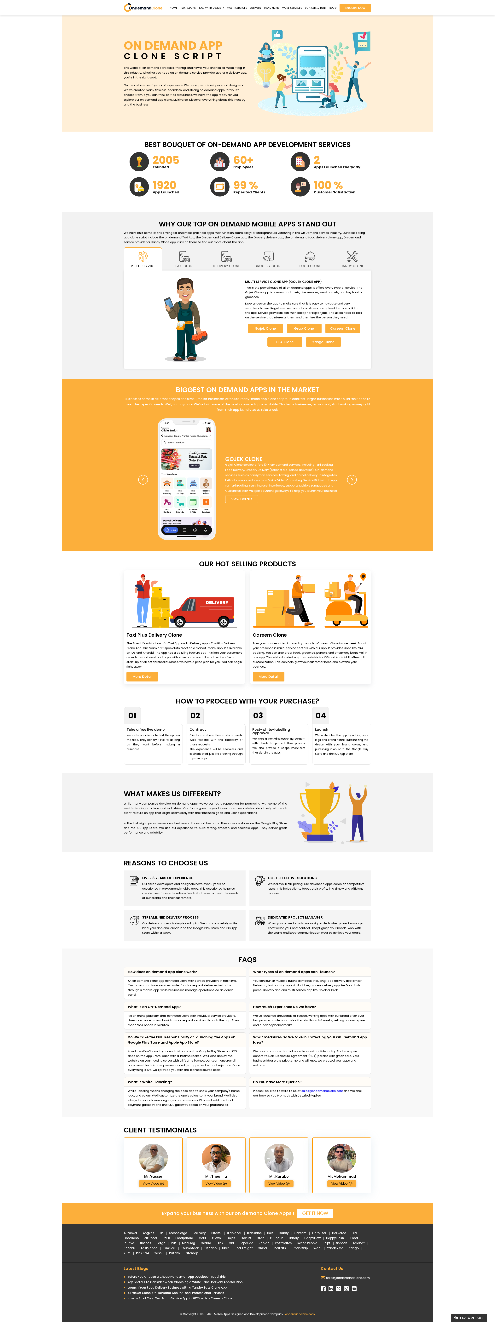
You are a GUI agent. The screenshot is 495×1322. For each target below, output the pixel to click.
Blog (333, 8)
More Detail (142, 676)
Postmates (283, 1243)
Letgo (161, 1243)
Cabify (284, 1233)
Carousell (319, 1233)
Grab (260, 1238)
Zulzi (127, 1253)
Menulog (188, 1243)
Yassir (159, 1253)
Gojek (230, 1238)
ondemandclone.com (300, 1314)
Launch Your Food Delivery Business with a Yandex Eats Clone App (177, 1287)
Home (174, 8)
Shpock (341, 1243)
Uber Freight (244, 1248)
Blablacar (234, 1233)
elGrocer (150, 1238)
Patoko (174, 1253)
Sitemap (191, 1253)
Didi (355, 1233)
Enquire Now (355, 8)
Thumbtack (190, 1248)
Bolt (270, 1233)
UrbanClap (300, 1248)
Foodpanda (184, 1238)
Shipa (262, 1248)
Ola (231, 1243)
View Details (241, 499)
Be (161, 1233)
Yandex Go (335, 1248)
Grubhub (276, 1238)
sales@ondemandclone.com (322, 1091)
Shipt (326, 1243)
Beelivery (199, 1233)
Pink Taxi (142, 1253)
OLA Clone (285, 341)
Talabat (358, 1243)
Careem (300, 1233)
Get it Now (315, 1213)
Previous (143, 480)
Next (352, 480)
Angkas (148, 1233)
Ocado (206, 1243)
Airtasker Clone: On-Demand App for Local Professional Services (176, 1293)
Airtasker (130, 1233)
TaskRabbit (149, 1248)
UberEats (279, 1248)
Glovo (216, 1238)
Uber (225, 1248)
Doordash (131, 1238)
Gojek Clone (265, 328)
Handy (294, 1238)
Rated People (307, 1243)
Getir (202, 1238)
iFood (354, 1238)
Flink (220, 1243)
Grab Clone (304, 328)
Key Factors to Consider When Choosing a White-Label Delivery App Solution (185, 1282)
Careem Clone (342, 328)
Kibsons (145, 1243)
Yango (354, 1248)
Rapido (264, 1243)
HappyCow (312, 1238)
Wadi (317, 1248)
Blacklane (254, 1233)
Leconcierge (178, 1233)
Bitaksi (216, 1233)
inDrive (129, 1243)
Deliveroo (339, 1233)
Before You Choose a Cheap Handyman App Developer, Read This (177, 1277)
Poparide (246, 1243)
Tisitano (210, 1248)
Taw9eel (169, 1248)
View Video (151, 1183)
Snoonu (129, 1248)
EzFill (166, 1238)
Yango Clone (323, 341)
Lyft (174, 1243)
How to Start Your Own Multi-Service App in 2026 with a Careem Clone (180, 1298)
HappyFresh (335, 1238)
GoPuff (246, 1238)
